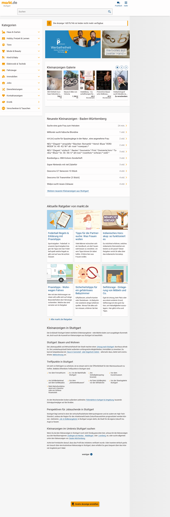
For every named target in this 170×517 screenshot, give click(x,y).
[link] (54, 85)
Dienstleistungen (14, 89)
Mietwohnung (58, 355)
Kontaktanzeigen (15, 95)
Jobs (9, 83)
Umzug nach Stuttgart (105, 347)
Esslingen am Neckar (76, 436)
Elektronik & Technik (16, 64)
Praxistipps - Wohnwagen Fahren (59, 289)
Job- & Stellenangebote (68, 419)
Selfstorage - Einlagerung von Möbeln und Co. (115, 290)
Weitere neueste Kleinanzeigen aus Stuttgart (68, 191)
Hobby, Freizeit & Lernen (18, 38)
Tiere (9, 44)
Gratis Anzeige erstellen (86, 504)
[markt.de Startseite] (9, 2)
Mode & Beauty (14, 51)
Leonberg (102, 436)
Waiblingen (89, 436)
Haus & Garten (13, 32)
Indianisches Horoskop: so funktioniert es (114, 236)
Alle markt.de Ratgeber (61, 319)
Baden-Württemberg (77, 438)
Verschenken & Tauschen (18, 108)
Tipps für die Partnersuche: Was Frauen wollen (87, 236)
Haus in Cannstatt (74, 352)
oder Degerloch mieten (90, 352)
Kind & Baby (12, 57)
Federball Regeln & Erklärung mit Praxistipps (58, 236)
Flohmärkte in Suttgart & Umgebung (100, 400)
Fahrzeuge (11, 70)
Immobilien (12, 76)
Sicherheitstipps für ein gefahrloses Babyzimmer (86, 290)
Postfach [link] (118, 6)
